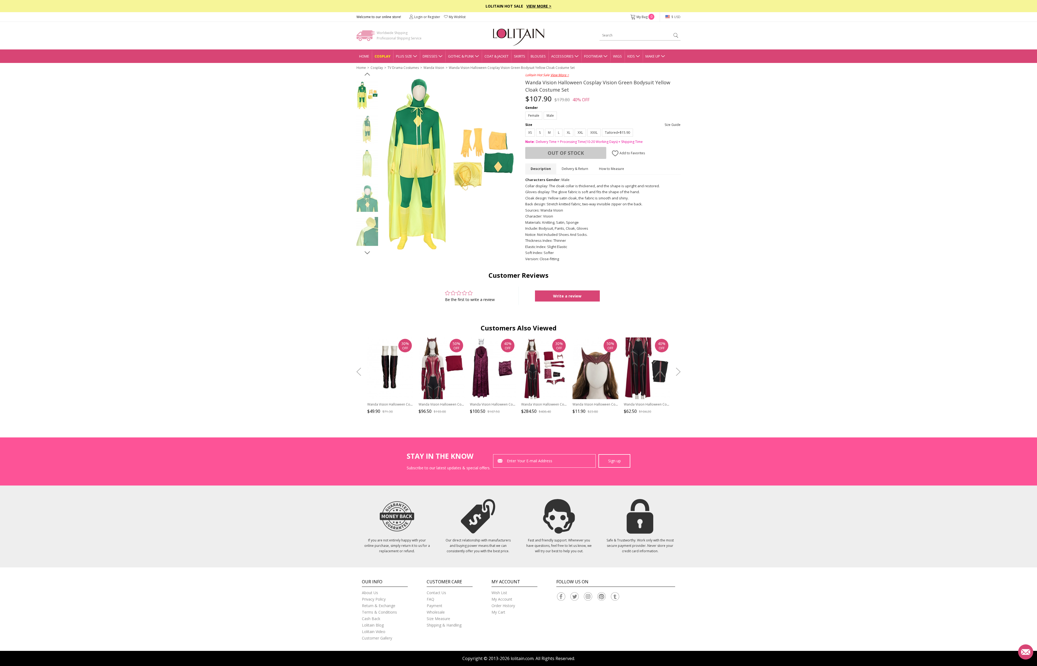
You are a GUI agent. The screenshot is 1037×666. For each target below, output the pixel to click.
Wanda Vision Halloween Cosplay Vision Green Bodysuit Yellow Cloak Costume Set (512, 67)
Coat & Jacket (496, 56)
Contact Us (436, 592)
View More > (538, 6)
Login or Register (427, 17)
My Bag (644, 17)
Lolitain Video (373, 631)
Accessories (562, 56)
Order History (503, 605)
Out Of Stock (566, 153)
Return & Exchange (378, 605)
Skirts (519, 56)
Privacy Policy (374, 599)
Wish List (499, 592)
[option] (367, 95)
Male (550, 115)
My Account (501, 599)
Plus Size (404, 56)
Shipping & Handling (444, 625)
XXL (580, 132)
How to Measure (611, 168)
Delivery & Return (575, 168)
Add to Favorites (632, 153)
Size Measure (438, 618)
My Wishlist (457, 17)
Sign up (614, 460)
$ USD (676, 17)
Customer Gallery (377, 638)
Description (541, 168)
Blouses (538, 56)
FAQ (430, 599)
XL (568, 132)
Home (364, 56)
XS (530, 132)
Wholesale (436, 612)
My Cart (498, 612)
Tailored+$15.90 (617, 132)
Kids (631, 56)
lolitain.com (522, 658)
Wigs (617, 56)
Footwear (593, 56)
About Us (370, 592)
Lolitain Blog (373, 625)
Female (533, 115)
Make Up (652, 56)
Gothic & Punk (461, 56)
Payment (434, 605)
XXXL (594, 132)
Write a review (567, 296)
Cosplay (382, 56)
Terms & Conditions (379, 612)
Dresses (430, 56)
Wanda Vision (433, 67)
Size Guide (673, 124)
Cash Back (371, 618)
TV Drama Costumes (403, 67)
